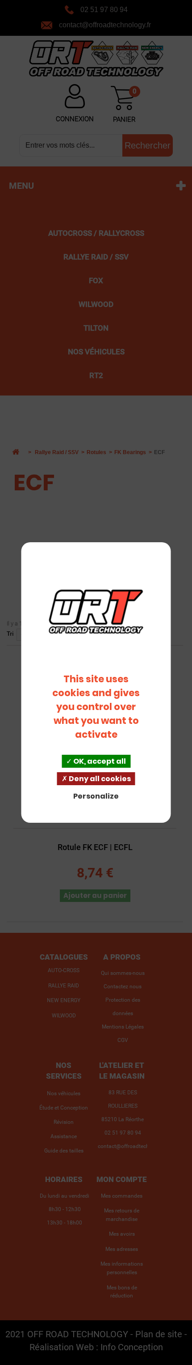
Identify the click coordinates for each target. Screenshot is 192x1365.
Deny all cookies (99, 779)
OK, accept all (99, 761)
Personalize (96, 796)
